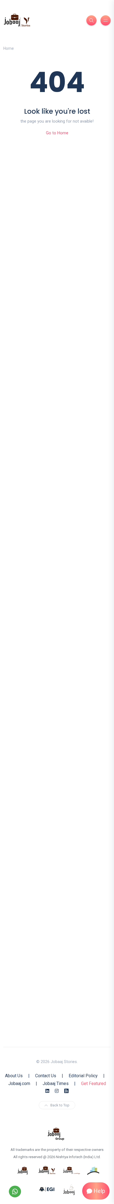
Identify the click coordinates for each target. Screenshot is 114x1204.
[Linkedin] (47, 1091)
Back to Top (59, 1105)
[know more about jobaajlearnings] (71, 1170)
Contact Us (45, 1075)
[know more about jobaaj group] (56, 1133)
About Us (14, 1075)
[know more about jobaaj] (23, 1170)
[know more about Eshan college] (47, 1188)
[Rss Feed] (66, 1091)
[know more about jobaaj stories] (47, 1170)
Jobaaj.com (19, 1083)
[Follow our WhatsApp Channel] (15, 1191)
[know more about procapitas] (93, 1170)
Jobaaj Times (56, 1083)
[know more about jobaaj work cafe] (69, 1188)
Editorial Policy (83, 1075)
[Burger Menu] (105, 20)
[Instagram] (57, 1091)
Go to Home (57, 132)
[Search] (91, 20)
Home (8, 48)
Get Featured (93, 1083)
